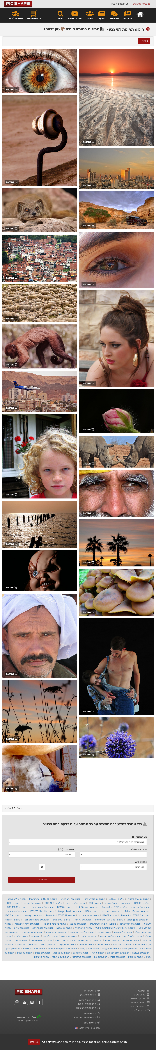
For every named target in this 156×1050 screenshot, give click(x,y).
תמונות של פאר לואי (76, 903)
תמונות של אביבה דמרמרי (42, 907)
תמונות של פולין (13, 948)
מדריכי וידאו (90, 990)
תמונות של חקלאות (110, 948)
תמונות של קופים (135, 957)
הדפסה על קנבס (88, 1000)
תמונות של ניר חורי (83, 919)
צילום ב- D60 (13, 903)
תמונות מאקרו (98, 952)
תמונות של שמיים (112, 940)
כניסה (140, 3)
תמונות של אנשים (64, 928)
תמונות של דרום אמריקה (118, 952)
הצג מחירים (42, 879)
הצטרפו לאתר (16, 18)
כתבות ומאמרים (138, 1002)
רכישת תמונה (34, 18)
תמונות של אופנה (81, 952)
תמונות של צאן (100, 957)
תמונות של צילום (41, 957)
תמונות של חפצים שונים (56, 932)
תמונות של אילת (21, 940)
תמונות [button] (128, 18)
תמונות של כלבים (42, 952)
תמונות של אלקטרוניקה (42, 928)
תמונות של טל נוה (78, 923)
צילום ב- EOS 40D (53, 903)
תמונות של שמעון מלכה (137, 919)
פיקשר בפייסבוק (88, 994)
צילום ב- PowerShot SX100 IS (60, 915)
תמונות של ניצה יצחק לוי (55, 923)
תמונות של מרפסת (61, 952)
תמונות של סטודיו (117, 957)
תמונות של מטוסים (69, 936)
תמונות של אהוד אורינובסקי (27, 923)
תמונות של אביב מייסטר (138, 899)
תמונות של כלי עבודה (89, 948)
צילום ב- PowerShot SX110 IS (135, 915)
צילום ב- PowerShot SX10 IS (43, 899)
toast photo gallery (89, 1028)
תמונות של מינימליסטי (81, 957)
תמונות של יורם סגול (17, 899)
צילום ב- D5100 (64, 907)
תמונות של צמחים (131, 940)
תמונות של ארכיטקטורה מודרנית (62, 948)
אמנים (90, 18)
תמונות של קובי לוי (32, 903)
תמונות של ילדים (50, 936)
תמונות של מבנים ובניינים (34, 948)
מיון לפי (145, 41)
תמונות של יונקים (24, 952)
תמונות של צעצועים (140, 952)
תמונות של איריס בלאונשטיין (117, 903)
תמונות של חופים (86, 944)
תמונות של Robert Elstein (137, 911)
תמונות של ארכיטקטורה (32, 932)
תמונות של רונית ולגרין (89, 915)
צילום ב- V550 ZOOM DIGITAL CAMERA (115, 928)
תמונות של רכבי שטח (122, 944)
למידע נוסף (49, 1042)
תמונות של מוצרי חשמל (65, 940)
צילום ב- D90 (95, 903)
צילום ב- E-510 (12, 915)
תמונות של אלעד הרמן (130, 923)
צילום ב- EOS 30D (61, 919)
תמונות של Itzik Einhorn (87, 907)
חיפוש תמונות (90, 1013)
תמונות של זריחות (48, 944)
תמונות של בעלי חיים (133, 936)
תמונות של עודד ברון (140, 907)
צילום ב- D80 (91, 911)
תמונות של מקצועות (123, 932)
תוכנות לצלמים (138, 1006)
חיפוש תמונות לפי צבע (126, 29)
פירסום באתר (90, 1022)
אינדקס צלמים (138, 998)
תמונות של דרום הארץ (27, 944)
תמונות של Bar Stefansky (37, 919)
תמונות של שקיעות (67, 944)
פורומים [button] (115, 18)
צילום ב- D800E (109, 915)
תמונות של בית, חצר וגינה (82, 932)
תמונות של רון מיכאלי (33, 915)
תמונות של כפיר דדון (111, 911)
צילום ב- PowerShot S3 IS (103, 923)
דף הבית (141, 990)
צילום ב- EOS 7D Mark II (42, 911)
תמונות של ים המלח (60, 957)
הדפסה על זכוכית (87, 1003)
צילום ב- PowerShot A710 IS (109, 919)
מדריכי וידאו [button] (75, 18)
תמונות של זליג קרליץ (70, 899)
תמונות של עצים (21, 936)
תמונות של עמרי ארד (17, 911)
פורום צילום (140, 994)
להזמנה (87, 141)
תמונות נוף (35, 936)
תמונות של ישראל (21, 928)
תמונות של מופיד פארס (95, 899)
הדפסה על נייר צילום (86, 1007)
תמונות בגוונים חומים (83, 29)
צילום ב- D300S (141, 903)
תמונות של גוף (103, 944)
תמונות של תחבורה (83, 928)
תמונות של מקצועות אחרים (90, 940)
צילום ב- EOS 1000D (16, 907)
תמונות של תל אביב (88, 936)
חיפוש (60, 18)
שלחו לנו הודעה (26, 1017)
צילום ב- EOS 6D (116, 899)
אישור (32, 1042)
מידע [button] (102, 18)
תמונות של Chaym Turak (70, 911)
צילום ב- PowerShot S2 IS (114, 907)
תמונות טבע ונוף (104, 932)
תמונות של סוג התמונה (110, 936)
